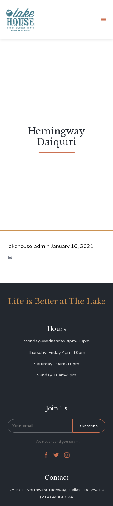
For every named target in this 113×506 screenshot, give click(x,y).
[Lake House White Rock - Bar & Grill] (20, 20)
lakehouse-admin (28, 246)
